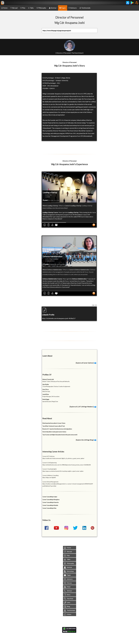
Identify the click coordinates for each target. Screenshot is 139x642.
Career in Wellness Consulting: (50, 475)
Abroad (14, 8)
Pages (63, 8)
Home (5, 8)
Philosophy (42, 8)
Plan (23, 8)
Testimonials (85, 8)
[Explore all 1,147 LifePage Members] (82, 406)
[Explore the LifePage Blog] (85, 440)
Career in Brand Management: (50, 482)
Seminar (54, 8)
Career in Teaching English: (49, 469)
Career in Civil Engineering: (49, 462)
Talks (32, 8)
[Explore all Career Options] (85, 363)
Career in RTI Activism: (48, 456)
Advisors (73, 8)
